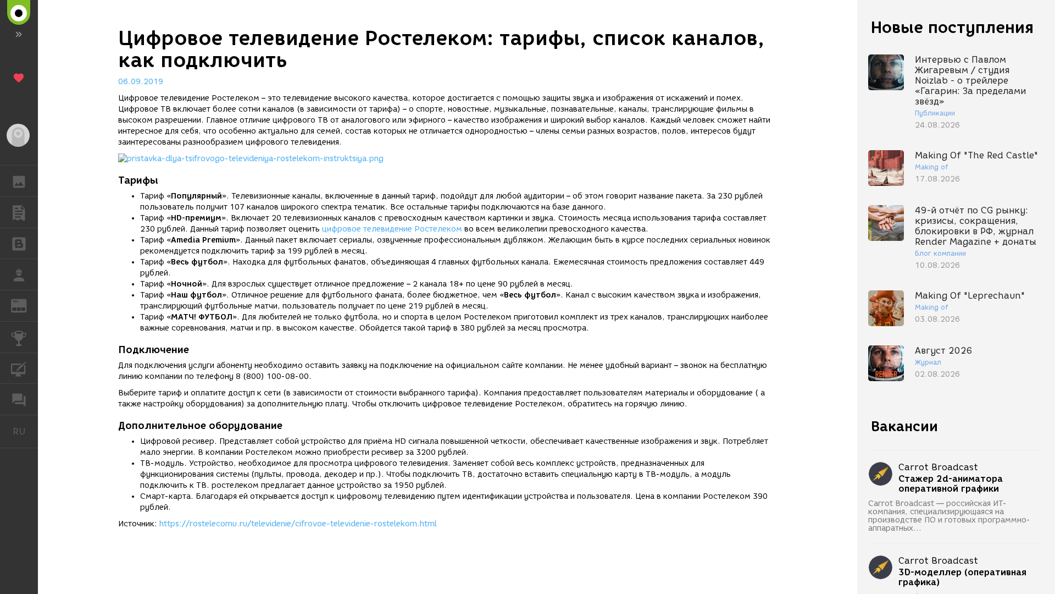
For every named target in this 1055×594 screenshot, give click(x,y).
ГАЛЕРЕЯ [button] (19, 181)
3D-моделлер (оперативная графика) (962, 577)
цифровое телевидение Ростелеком (392, 229)
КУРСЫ (19, 368)
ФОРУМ (19, 399)
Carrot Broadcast (938, 467)
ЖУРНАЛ (25, 305)
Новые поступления (952, 27)
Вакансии (904, 426)
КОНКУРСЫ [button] (19, 337)
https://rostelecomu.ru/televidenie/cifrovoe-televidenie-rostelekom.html (298, 524)
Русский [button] (25, 431)
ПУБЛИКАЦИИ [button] (19, 212)
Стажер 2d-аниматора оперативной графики (950, 484)
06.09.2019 (140, 81)
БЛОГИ (19, 243)
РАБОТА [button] (19, 274)
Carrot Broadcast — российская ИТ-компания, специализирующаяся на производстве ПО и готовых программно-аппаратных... (949, 515)
